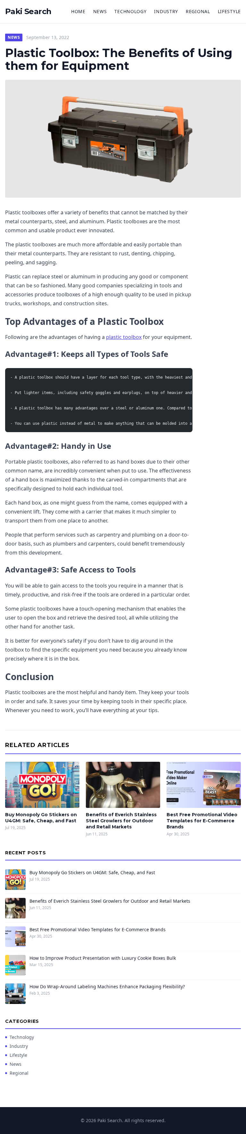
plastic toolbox (124, 337)
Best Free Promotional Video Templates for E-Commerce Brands (202, 821)
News (100, 11)
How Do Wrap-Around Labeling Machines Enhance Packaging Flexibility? (107, 986)
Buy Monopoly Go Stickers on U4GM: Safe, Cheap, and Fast (41, 818)
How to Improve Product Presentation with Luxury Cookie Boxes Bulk (102, 958)
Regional (198, 11)
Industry (166, 11)
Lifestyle (229, 11)
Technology (130, 11)
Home (78, 11)
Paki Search (28, 11)
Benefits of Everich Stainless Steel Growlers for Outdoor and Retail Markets (121, 821)
